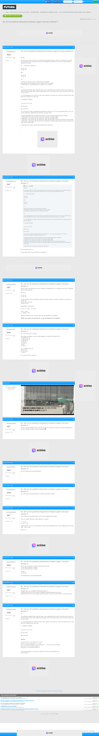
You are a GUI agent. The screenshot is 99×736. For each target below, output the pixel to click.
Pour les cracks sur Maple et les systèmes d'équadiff (13, 703)
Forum (7, 12)
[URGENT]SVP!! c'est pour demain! (8, 706)
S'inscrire (48, 1)
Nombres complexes (41, 691)
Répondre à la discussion (12, 16)
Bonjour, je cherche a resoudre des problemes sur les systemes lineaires (17, 700)
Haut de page (91, 731)
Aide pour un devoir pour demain (54, 691)
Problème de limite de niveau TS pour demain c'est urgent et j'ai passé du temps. (19, 709)
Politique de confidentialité (82, 731)
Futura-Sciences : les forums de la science (19, 12)
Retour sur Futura (57, 1)
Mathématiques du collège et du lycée (49, 12)
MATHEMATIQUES (35, 12)
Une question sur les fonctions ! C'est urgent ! (11, 697)
